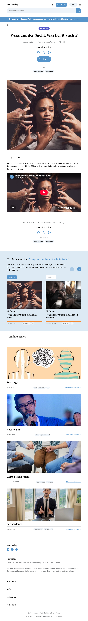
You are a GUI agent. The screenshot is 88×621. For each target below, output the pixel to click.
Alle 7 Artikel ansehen (73, 529)
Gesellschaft (38, 71)
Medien (47, 529)
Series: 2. (51, 277)
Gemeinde (42, 387)
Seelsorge (49, 71)
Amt (35, 387)
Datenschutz (29, 616)
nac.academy (38, 19)
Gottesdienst (39, 529)
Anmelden (61, 4)
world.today (44, 28)
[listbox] (73, 5)
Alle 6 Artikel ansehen (73, 482)
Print (60, 42)
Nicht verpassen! (72, 19)
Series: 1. (44, 59)
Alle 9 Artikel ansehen (73, 434)
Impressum (59, 616)
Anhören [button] (16, 157)
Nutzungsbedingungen (44, 616)
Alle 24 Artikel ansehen (73, 387)
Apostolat (43, 435)
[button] (79, 269)
